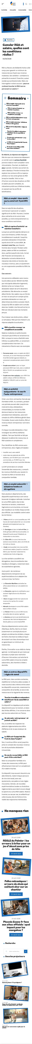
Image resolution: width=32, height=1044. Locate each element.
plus (3, 168)
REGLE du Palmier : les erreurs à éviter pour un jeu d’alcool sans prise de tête (16, 845)
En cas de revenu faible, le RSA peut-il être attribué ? (15, 147)
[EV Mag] (13, 4)
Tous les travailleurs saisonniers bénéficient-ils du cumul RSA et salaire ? (16, 132)
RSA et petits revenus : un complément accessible (15, 113)
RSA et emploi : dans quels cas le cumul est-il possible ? (15, 104)
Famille (10, 40)
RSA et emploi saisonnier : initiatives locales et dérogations (16, 123)
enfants (17, 375)
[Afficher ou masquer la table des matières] (27, 98)
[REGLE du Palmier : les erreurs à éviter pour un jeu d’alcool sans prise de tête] (15, 826)
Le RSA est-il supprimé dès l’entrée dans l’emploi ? (17, 143)
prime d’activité (20, 160)
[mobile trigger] (3, 4)
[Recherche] (26, 4)
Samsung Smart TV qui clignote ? (12, 982)
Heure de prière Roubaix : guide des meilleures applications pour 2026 (12, 1004)
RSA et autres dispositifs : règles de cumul (16, 127)
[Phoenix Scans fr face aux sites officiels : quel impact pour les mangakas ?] (15, 907)
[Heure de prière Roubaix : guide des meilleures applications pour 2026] (16, 993)
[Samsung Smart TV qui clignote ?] (15, 969)
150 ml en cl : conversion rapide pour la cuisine (13, 1027)
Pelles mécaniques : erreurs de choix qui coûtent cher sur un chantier (16, 885)
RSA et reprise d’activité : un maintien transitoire (16, 109)
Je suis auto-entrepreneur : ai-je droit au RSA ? (16, 138)
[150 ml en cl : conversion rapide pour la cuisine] (15, 1016)
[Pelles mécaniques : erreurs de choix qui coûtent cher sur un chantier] (16, 866)
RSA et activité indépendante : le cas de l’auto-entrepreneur (16, 118)
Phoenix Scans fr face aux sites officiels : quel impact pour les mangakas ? (16, 926)
